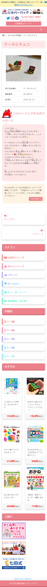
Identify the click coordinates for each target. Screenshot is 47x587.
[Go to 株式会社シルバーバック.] (3, 35)
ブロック (12, 275)
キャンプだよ (9, 219)
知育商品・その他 (17, 301)
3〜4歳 (10, 330)
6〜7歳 (10, 356)
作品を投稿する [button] (35, 199)
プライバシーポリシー (23, 579)
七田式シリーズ (15, 257)
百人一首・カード (17, 292)
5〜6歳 (10, 347)
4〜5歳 (10, 339)
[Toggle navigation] (41, 29)
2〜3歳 (10, 321)
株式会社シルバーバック (27, 583)
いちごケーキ (37, 234)
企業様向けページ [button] (22, 23)
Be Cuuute (13, 283)
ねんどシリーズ (15, 266)
